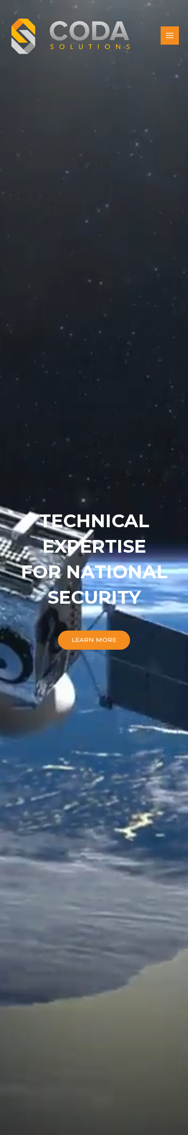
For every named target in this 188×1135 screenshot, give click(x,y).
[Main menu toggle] (170, 35)
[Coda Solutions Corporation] (70, 35)
